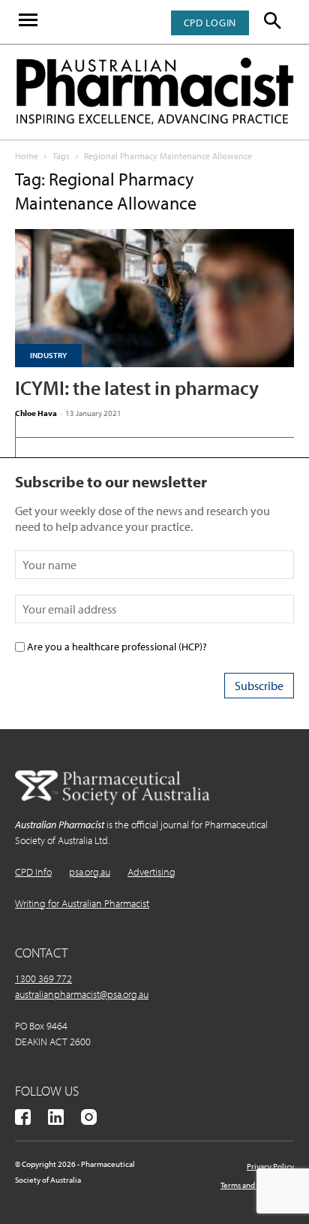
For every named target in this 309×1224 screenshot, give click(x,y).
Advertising (152, 872)
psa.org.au (89, 872)
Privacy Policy (270, 1166)
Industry (48, 355)
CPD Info (33, 872)
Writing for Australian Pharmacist (82, 903)
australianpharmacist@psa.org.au (81, 994)
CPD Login (210, 22)
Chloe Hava (36, 413)
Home (26, 155)
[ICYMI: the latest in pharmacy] (154, 298)
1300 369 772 (43, 978)
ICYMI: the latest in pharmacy (137, 387)
